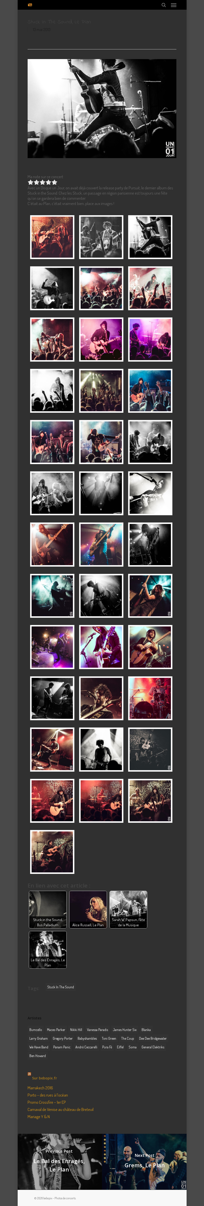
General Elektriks (153, 1047)
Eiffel (120, 1047)
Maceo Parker (56, 1030)
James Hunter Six (125, 1030)
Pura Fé (107, 1047)
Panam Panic (61, 1047)
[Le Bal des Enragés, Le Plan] (59, 1162)
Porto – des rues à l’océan (48, 1095)
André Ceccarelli (86, 1047)
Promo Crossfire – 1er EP (47, 1102)
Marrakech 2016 (40, 1087)
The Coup (127, 1038)
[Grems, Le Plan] (145, 1162)
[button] (173, 4)
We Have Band (38, 1047)
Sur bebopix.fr (44, 1078)
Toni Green (109, 1038)
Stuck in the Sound (60, 987)
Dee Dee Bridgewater (153, 1038)
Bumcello (35, 1030)
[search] (163, 5)
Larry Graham (38, 1038)
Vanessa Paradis (97, 1030)
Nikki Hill (76, 1030)
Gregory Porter (63, 1038)
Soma (133, 1047)
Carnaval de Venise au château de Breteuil (61, 1109)
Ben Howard (37, 1056)
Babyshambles (87, 1038)
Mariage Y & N (39, 1116)
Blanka (146, 1030)
